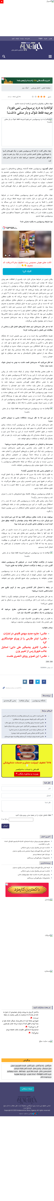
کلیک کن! (27, 271)
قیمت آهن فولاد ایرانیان (23, 1068)
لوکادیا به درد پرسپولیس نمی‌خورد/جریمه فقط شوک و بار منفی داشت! (30, 110)
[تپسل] (2, 78)
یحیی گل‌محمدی (10, 700)
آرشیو (13, 39)
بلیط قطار (22, 1071)
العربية (45, 39)
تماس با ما (27, 39)
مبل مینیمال (46, 1068)
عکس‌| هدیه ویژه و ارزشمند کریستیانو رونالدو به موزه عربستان (24, 736)
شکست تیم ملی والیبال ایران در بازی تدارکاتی (35, 847)
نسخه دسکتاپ (27, 1088)
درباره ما (22, 39)
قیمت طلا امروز (32, 1071)
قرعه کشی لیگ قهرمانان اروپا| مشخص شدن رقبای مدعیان (31, 851)
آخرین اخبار (45, 836)
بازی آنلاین (31, 1065)
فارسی (50, 39)
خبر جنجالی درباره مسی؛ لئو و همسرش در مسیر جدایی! (26, 730)
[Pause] (5, 255)
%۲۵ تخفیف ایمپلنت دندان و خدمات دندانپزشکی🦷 (27, 764)
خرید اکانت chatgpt (43, 1074)
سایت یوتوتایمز (12, 1071)
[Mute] (9, 255)
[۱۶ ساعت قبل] (46, 1015)
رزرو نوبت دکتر (45, 1077)
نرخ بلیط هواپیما (20, 1074)
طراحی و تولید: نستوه (26, 1114)
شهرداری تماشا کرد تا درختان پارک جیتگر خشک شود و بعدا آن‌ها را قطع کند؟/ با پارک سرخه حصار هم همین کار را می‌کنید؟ (20, 1023)
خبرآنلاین (27, 46)
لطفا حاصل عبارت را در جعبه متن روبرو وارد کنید (34, 815)
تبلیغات (17, 39)
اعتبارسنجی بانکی (45, 1071)
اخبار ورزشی (35, 88)
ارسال (5, 826)
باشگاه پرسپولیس (38, 700)
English (40, 39)
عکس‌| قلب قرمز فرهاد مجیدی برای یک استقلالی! (28, 719)
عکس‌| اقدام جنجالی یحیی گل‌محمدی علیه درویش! (27, 733)
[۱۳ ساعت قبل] (46, 1032)
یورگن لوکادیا (24, 700)
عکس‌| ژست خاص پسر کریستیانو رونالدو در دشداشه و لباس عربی (23, 716)
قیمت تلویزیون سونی (18, 1065)
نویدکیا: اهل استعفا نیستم (41, 854)
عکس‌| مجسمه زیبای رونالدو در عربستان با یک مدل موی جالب (24, 723)
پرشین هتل (37, 1068)
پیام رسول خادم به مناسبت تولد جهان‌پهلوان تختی (34, 874)
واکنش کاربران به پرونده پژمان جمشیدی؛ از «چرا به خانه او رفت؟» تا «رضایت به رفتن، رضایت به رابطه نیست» (20, 1015)
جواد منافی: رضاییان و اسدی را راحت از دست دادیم (34, 103)
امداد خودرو (31, 1074)
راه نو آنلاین (39, 1065)
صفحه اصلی (46, 88)
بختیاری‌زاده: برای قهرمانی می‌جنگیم (38, 858)
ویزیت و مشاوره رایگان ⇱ (27, 774)
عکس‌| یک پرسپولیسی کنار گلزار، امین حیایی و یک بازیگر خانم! (24, 726)
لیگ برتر (25, 88)
